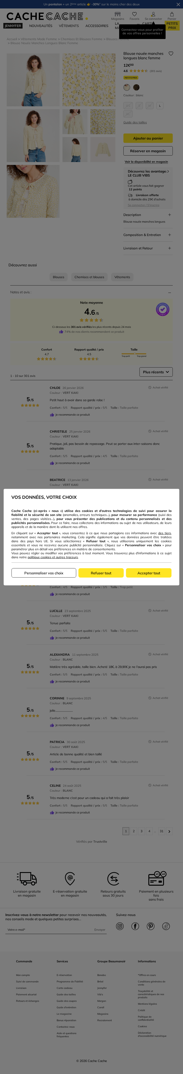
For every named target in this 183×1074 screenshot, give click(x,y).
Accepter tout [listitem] (148, 573)
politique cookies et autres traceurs (53, 557)
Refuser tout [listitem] (101, 573)
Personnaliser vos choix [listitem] (43, 573)
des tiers (164, 533)
